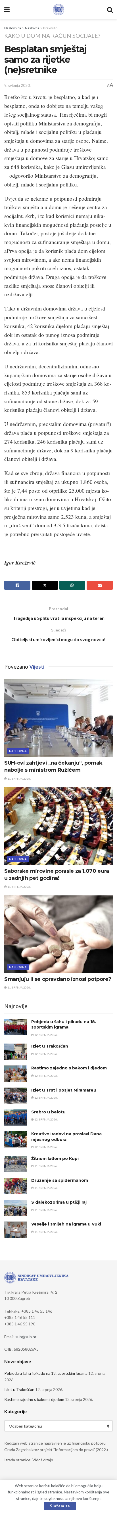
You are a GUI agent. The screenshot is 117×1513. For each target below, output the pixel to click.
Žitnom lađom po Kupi (55, 1158)
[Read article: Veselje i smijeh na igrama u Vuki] (15, 1230)
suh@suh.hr (25, 1336)
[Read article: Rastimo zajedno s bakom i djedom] (15, 1073)
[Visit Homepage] (58, 9)
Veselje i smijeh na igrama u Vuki (66, 1224)
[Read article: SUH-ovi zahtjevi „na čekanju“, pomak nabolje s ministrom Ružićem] (58, 718)
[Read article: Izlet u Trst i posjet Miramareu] (15, 1096)
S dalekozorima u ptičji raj (59, 1202)
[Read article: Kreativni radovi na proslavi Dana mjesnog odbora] (15, 1139)
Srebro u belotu (48, 1112)
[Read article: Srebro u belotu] (15, 1117)
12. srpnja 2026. (46, 1034)
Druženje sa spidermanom (59, 1180)
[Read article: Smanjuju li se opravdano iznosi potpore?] (58, 934)
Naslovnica (12, 28)
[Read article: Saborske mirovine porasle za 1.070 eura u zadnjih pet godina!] (58, 826)
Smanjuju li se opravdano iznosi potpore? (57, 979)
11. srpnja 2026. (19, 778)
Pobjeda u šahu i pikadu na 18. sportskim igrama (63, 1024)
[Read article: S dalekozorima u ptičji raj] (15, 1208)
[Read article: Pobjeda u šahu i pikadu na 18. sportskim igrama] (15, 1027)
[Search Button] (110, 9)
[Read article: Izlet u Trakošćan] (15, 1052)
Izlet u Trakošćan (49, 1046)
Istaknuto (50, 28)
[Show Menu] (7, 9)
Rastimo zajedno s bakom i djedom (69, 1068)
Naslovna (32, 28)
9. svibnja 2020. (17, 85)
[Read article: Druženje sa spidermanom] (15, 1186)
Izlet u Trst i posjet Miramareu (63, 1090)
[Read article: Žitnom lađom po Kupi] (15, 1164)
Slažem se (60, 1506)
